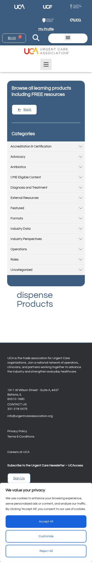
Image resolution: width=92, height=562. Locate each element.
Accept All (46, 521)
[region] (46, 522)
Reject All (46, 551)
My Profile (46, 29)
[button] (67, 37)
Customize (46, 536)
